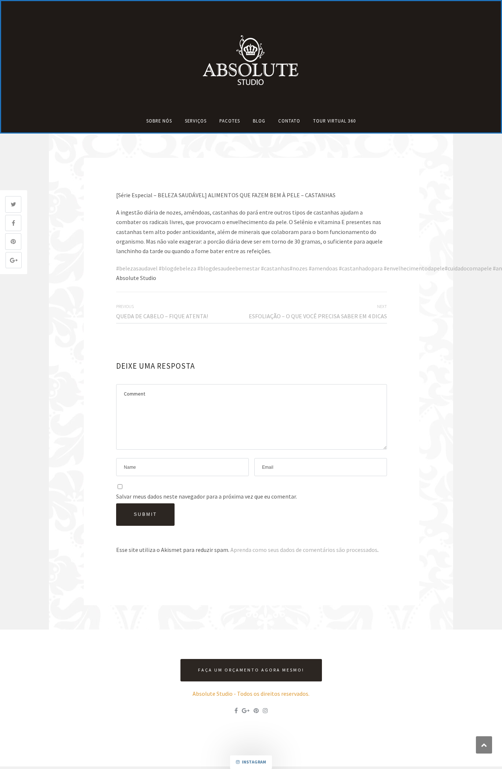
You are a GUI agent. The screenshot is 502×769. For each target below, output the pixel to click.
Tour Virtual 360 (334, 121)
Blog (259, 121)
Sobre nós (159, 121)
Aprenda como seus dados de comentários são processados (303, 549)
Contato (289, 121)
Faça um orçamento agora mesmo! (251, 670)
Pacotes (229, 121)
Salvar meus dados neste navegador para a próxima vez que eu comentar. (206, 496)
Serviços (196, 121)
